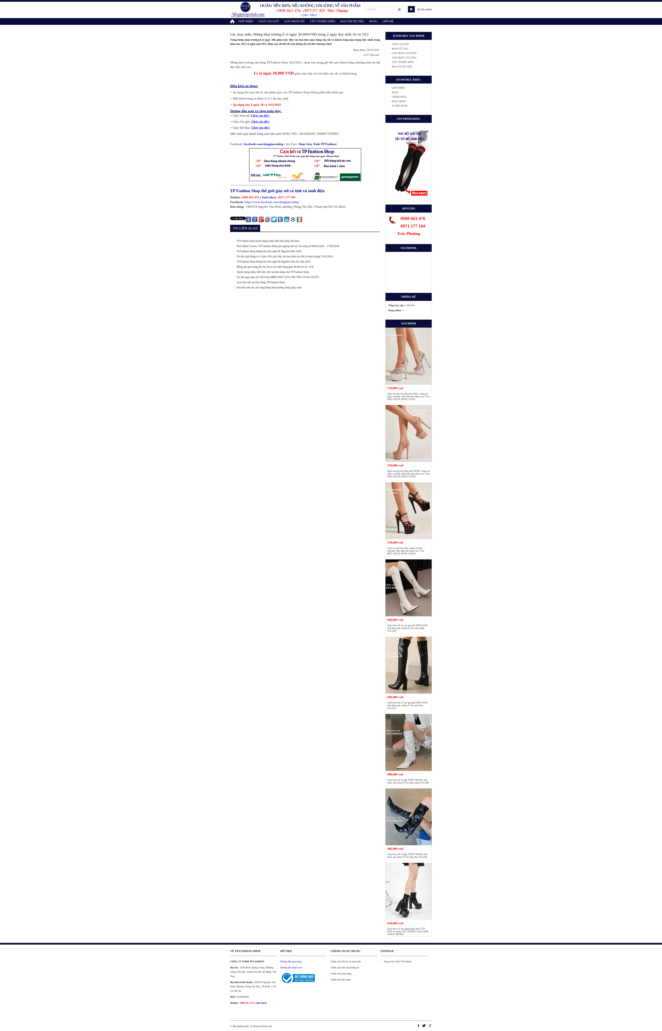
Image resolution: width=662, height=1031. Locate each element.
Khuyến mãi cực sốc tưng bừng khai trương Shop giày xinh (269, 287)
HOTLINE (408, 208)
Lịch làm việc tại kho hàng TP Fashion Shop (261, 282)
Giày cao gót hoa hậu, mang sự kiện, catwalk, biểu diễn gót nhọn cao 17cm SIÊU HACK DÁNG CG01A (405, 551)
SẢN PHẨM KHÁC (408, 118)
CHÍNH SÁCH (399, 97)
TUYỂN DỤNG (400, 106)
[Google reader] (267, 219)
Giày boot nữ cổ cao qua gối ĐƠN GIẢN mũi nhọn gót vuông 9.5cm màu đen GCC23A (407, 705)
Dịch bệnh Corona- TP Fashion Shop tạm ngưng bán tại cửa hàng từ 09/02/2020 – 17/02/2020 (288, 246)
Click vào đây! (260, 121)
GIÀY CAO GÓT (269, 21)
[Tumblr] (280, 219)
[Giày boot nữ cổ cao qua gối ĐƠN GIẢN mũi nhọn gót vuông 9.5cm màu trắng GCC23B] (408, 587)
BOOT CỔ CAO (400, 48)
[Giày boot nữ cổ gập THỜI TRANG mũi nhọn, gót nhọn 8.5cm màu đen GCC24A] (408, 816)
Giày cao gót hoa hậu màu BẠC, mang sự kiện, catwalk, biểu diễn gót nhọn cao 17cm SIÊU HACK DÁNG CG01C (408, 396)
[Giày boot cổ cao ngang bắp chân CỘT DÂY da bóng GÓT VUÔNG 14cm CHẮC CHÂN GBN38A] (408, 891)
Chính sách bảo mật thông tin (344, 967)
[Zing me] (299, 219)
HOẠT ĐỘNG (399, 101)
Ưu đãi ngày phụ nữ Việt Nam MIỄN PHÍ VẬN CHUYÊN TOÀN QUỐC (278, 277)
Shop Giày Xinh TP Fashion (398, 961)
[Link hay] (293, 219)
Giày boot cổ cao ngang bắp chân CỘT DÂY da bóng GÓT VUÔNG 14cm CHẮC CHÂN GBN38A (408, 932)
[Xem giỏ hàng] (411, 9)
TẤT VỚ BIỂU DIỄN (322, 21)
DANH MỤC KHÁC (408, 79)
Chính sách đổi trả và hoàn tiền (345, 961)
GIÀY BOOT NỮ (294, 21)
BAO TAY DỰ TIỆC (352, 21)
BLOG (373, 21)
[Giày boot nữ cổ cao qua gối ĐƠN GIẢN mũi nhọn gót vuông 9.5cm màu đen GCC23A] (408, 665)
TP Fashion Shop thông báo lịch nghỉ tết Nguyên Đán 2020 (269, 251)
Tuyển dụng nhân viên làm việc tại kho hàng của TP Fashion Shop (273, 271)
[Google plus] (261, 219)
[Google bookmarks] (255, 219)
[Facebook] (248, 219)
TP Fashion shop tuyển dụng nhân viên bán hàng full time (268, 240)
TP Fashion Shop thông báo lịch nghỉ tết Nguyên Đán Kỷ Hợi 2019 (273, 261)
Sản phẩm (408, 323)
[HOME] (232, 20)
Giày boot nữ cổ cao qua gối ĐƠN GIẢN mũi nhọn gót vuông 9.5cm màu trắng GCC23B (407, 628)
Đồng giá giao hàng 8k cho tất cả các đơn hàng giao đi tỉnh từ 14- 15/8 (275, 266)
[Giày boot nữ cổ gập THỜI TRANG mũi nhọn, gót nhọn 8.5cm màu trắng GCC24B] (408, 742)
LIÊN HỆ (387, 21)
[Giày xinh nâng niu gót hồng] (296, 9)
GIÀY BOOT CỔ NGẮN (404, 53)
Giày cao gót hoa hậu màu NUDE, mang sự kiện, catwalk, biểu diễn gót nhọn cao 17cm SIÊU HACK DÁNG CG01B (408, 474)
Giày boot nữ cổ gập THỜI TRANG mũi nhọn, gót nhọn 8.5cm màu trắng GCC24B (408, 781)
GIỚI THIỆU (245, 21)
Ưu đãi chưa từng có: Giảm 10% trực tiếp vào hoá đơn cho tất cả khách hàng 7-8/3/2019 (285, 256)
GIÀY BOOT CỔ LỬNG (404, 57)
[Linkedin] (286, 219)
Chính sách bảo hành (340, 979)
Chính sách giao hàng (340, 973)
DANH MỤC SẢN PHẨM (408, 35)
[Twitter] (274, 219)
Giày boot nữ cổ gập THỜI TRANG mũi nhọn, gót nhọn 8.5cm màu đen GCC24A (407, 855)
